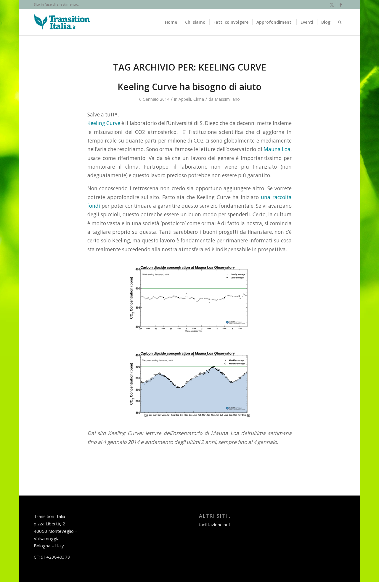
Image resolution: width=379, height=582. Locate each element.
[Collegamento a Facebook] (340, 4)
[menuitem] (171, 22)
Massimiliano (227, 99)
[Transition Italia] (62, 22)
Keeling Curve (103, 123)
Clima (198, 99)
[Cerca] (339, 22)
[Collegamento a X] (331, 4)
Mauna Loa (277, 149)
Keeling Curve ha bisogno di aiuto (189, 87)
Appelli (185, 99)
